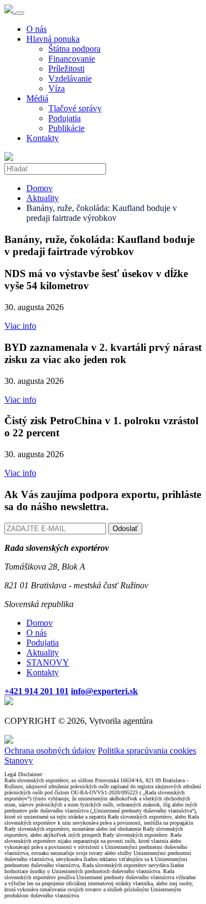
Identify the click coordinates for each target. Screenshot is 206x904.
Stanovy (18, 760)
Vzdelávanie (70, 78)
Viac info (20, 326)
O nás (36, 29)
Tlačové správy (75, 108)
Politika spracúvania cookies (147, 750)
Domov (39, 188)
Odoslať (125, 528)
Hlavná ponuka (53, 39)
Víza (56, 88)
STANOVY (47, 662)
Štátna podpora (74, 48)
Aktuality (42, 198)
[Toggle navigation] (19, 13)
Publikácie (66, 128)
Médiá (37, 98)
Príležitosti (66, 68)
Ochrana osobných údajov (50, 750)
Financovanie (71, 58)
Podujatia (64, 118)
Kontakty (42, 138)
